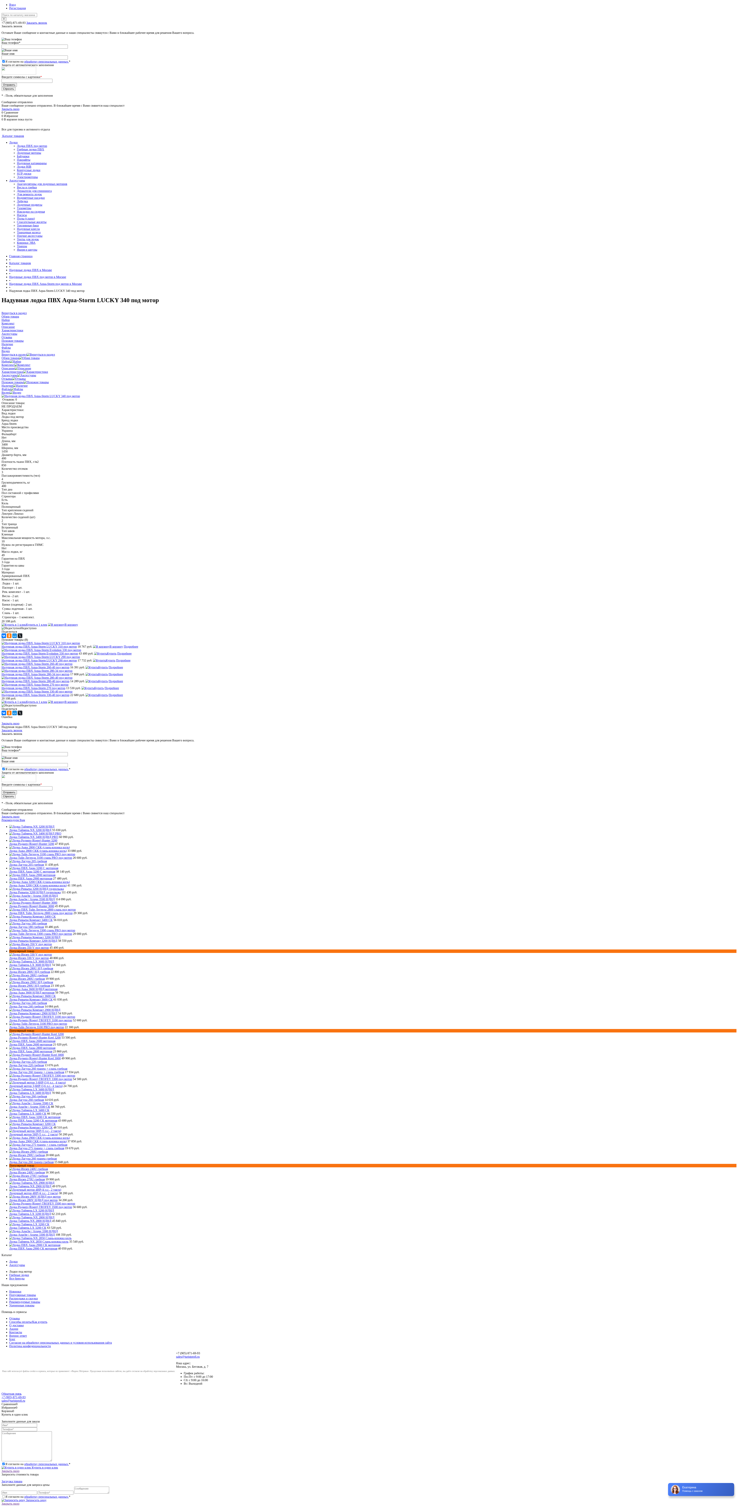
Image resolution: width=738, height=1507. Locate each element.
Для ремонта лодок (29, 194)
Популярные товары (22, 1295)
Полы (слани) (26, 218)
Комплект (8, 365)
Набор (6, 361)
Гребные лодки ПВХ (30, 149)
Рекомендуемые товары (24, 1302)
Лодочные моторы (29, 152)
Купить (111, 653)
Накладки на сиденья (31, 211)
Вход (12, 4)
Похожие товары (13, 382)
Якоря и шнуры (27, 249)
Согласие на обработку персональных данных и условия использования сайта (60, 1342)
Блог (12, 1339)
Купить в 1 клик (36, 624)
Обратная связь (12, 1393)
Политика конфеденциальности (30, 1346)
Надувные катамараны (32, 163)
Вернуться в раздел (14, 354)
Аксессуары (17, 180)
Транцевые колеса (29, 232)
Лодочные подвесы (29, 204)
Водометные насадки (31, 197)
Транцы (22, 246)
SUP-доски (24, 173)
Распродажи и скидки (23, 1298)
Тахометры (24, 208)
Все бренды (17, 1278)
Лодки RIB (24, 166)
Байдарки (23, 156)
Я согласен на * (37, 1464)
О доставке (16, 1325)
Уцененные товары (21, 1305)
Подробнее (131, 646)
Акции (13, 1328)
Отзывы (7, 378)
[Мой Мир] (14, 635)
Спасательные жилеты (32, 222)
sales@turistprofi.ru (188, 1356)
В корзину (71, 624)
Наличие (7, 385)
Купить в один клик (44, 1467)
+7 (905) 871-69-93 (14, 22)
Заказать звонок (36, 22)
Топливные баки (28, 225)
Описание (8, 368)
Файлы (6, 389)
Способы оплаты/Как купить (28, 1322)
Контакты (15, 1332)
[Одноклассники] (9, 635)
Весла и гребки (27, 187)
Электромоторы (27, 177)
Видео (6, 392)
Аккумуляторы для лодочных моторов (42, 184)
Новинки (15, 1291)
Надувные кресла (28, 229)
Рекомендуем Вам (13, 820)
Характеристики (12, 371)
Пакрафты (23, 159)
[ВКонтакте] (4, 635)
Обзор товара (10, 358)
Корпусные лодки (28, 170)
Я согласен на (37, 61)
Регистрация (17, 8)
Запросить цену (36, 1500)
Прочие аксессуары (29, 235)
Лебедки (22, 201)
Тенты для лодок (28, 239)
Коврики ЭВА (26, 242)
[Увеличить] (41, 396)
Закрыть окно (10, 109)
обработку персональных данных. (46, 61)
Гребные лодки (19, 1275)
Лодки (13, 142)
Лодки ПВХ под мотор (32, 146)
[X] (20, 635)
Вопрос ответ (18, 1335)
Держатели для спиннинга (34, 191)
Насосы (22, 215)
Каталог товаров (13, 136)
